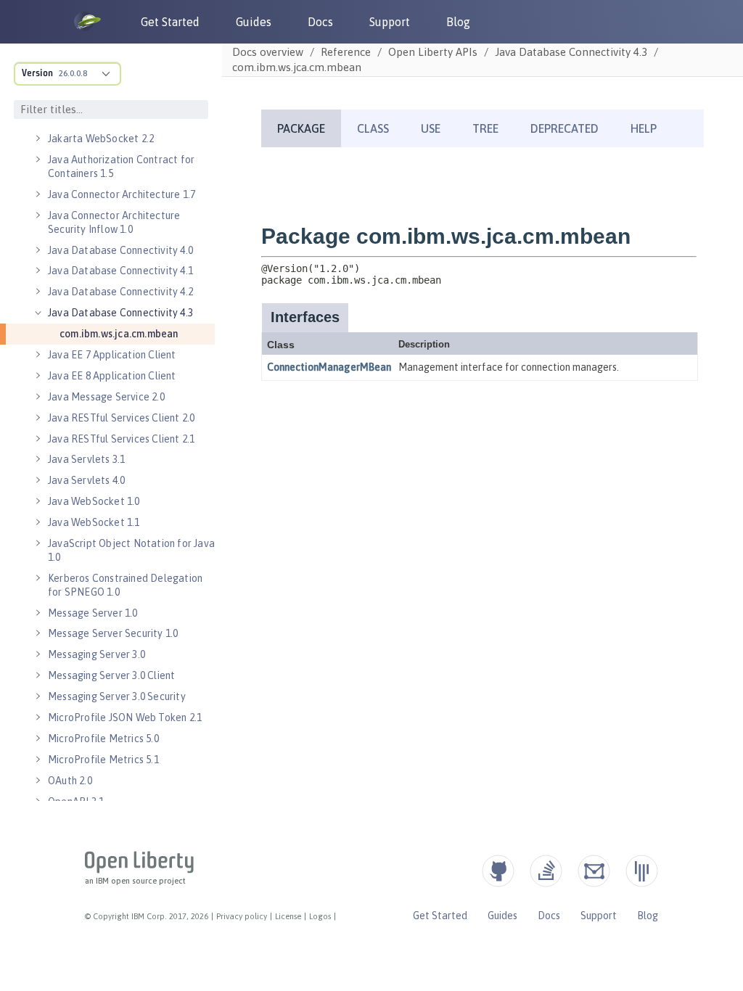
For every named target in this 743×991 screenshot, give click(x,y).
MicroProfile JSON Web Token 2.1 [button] (125, 717)
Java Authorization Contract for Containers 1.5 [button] (121, 166)
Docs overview (267, 52)
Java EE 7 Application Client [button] (112, 355)
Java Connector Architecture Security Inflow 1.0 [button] (114, 222)
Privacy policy (241, 916)
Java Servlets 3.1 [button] (86, 459)
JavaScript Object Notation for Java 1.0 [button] (131, 550)
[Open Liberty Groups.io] (594, 871)
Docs (320, 21)
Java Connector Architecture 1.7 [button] (121, 194)
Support (389, 21)
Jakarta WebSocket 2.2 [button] (101, 138)
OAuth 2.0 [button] (70, 780)
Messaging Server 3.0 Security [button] (117, 696)
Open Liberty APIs (432, 52)
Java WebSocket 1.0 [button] (94, 501)
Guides (253, 21)
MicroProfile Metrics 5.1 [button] (103, 759)
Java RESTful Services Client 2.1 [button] (121, 439)
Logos (320, 916)
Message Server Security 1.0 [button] (113, 633)
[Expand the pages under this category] (37, 138)
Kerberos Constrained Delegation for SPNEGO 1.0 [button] (125, 585)
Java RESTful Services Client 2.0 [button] (121, 418)
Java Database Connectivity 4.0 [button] (120, 250)
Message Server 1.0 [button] (93, 613)
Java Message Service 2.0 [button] (106, 397)
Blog (458, 21)
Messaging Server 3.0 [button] (96, 654)
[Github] (498, 871)
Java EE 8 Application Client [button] (112, 376)
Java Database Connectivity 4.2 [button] (120, 291)
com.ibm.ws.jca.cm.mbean (118, 334)
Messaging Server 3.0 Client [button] (111, 675)
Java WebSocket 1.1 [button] (94, 522)
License (288, 916)
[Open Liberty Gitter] (641, 871)
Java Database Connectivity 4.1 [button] (120, 270)
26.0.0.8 (73, 73)
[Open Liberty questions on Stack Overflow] (546, 871)
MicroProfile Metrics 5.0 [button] (103, 738)
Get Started (170, 21)
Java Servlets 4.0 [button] (86, 480)
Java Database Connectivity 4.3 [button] (120, 312)
